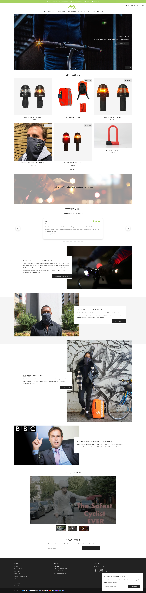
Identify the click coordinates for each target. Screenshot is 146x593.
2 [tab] (72, 68)
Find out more (118, 319)
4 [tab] (75, 68)
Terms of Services (18, 566)
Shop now (65, 385)
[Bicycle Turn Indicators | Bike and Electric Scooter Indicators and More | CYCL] (73, 7)
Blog (87, 11)
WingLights (51, 11)
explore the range (72, 192)
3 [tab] (73, 68)
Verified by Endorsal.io (50, 231)
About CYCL (71, 11)
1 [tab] (70, 68)
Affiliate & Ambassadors (20, 574)
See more (72, 170)
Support (80, 11)
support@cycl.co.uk (99, 564)
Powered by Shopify (18, 583)
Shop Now (122, 43)
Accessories (61, 11)
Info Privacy (17, 569)
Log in (127, 5)
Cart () (138, 5)
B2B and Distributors (19, 571)
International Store (97, 11)
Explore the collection (61, 274)
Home (44, 11)
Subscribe (90, 546)
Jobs (15, 576)
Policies (16, 564)
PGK (132, 5)
